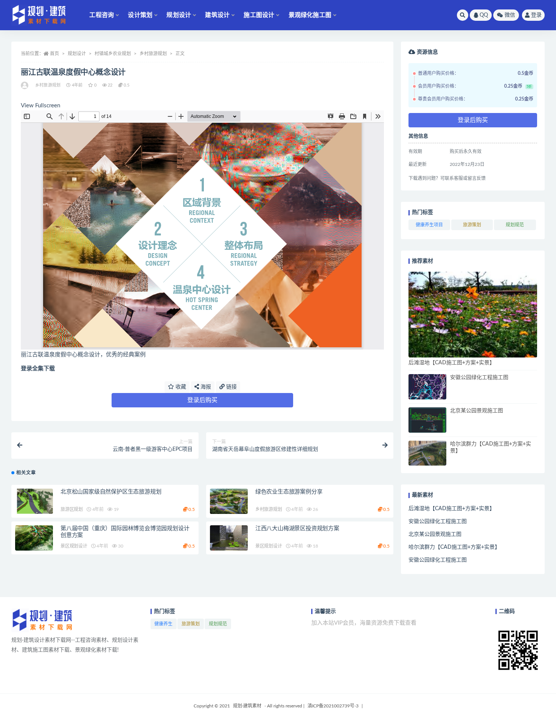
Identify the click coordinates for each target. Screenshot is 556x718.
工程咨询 (101, 15)
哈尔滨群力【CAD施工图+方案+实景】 (454, 547)
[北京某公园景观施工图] (427, 420)
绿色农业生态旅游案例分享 (289, 492)
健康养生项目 (429, 225)
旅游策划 (472, 225)
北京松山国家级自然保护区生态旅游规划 (111, 492)
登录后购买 (202, 400)
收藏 (180, 387)
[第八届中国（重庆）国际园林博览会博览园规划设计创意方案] (34, 538)
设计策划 (140, 15)
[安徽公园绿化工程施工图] (427, 386)
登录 (536, 15)
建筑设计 (217, 15)
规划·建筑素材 (247, 706)
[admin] (25, 85)
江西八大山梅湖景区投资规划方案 (297, 528)
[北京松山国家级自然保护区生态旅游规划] (34, 501)
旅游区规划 (72, 509)
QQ (484, 15)
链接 (231, 387)
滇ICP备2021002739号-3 (333, 706)
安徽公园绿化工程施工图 (479, 377)
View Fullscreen (40, 105)
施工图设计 (259, 15)
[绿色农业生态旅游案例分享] (229, 501)
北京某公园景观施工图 (476, 410)
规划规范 (515, 225)
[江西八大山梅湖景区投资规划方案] (229, 538)
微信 (510, 15)
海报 (205, 387)
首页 (54, 53)
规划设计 (178, 15)
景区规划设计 (74, 546)
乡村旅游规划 (153, 53)
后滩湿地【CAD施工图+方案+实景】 (451, 362)
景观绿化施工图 (310, 15)
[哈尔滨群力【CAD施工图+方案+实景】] (427, 453)
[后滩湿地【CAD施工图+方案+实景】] (472, 314)
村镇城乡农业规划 (113, 53)
